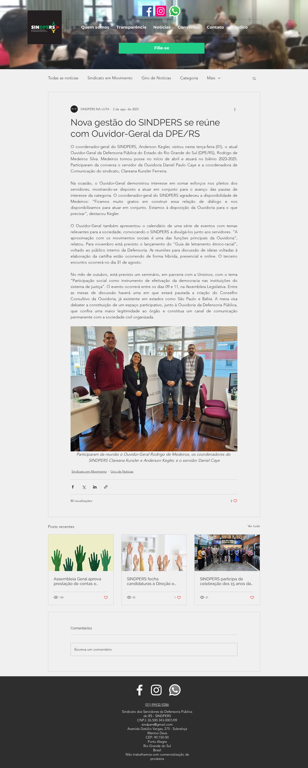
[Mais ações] (234, 109)
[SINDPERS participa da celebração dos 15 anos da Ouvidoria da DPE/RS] (227, 553)
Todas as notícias (63, 77)
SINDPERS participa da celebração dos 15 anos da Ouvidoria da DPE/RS (225, 581)
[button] (95, 27)
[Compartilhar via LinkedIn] (95, 487)
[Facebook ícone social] (147, 11)
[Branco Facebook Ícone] (139, 690)
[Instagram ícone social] (160, 11)
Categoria (189, 77)
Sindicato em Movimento (110, 77)
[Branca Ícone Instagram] (156, 690)
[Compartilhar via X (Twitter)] (84, 487)
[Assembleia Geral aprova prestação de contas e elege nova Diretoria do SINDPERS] (80, 553)
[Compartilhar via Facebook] (73, 487)
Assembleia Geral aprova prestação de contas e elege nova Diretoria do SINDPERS (77, 581)
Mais (211, 77)
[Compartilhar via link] (106, 487)
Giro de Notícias (156, 77)
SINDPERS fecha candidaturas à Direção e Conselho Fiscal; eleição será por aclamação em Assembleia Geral (150, 581)
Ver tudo (254, 526)
